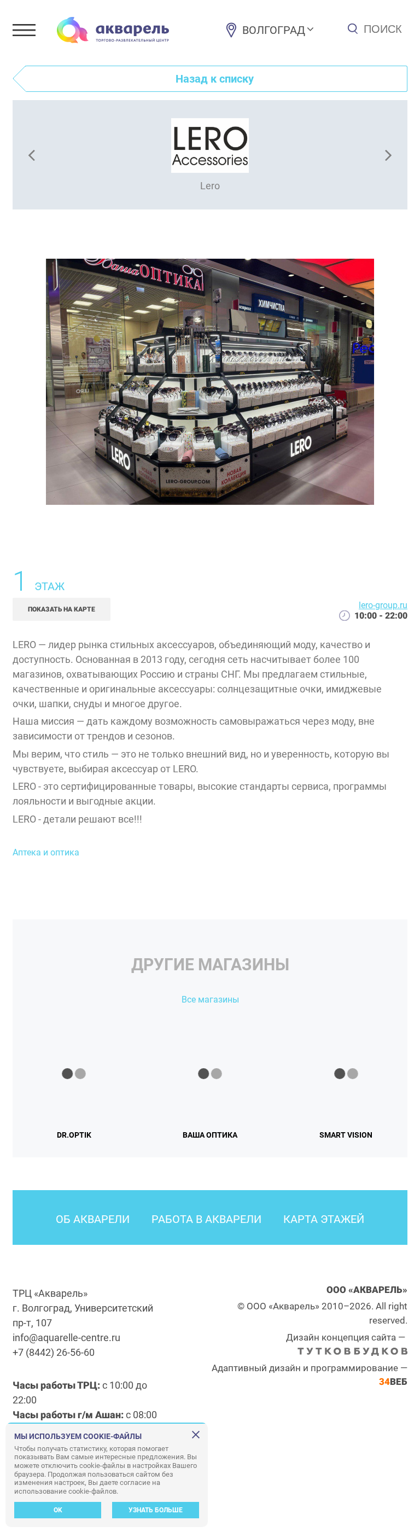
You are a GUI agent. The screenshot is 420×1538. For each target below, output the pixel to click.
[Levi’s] (388, 155)
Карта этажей (323, 1219)
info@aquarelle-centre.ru (66, 1337)
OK (58, 1510)
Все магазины (210, 999)
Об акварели (93, 1219)
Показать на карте (61, 609)
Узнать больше (156, 1510)
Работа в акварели (206, 1219)
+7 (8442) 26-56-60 (54, 1352)
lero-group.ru (383, 605)
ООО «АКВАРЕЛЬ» (366, 1289)
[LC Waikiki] (31, 155)
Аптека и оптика (46, 852)
